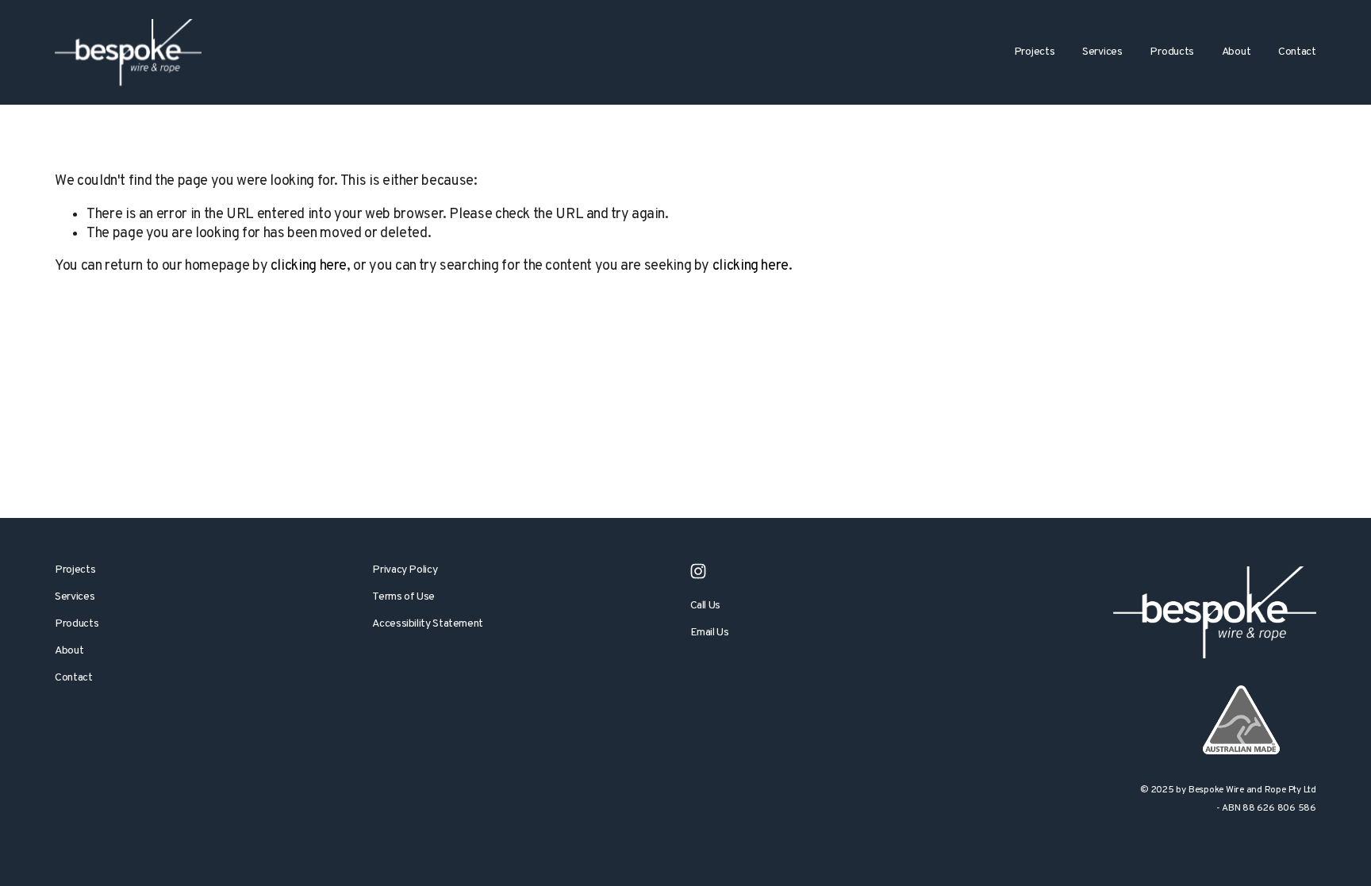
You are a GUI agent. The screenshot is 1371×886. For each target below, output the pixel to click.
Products (1172, 52)
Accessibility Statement (427, 624)
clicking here (309, 266)
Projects (75, 570)
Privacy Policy (404, 570)
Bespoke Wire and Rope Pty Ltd (1252, 790)
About (69, 651)
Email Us (709, 632)
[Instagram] (698, 571)
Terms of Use (403, 597)
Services (74, 597)
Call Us (705, 605)
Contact (1297, 52)
